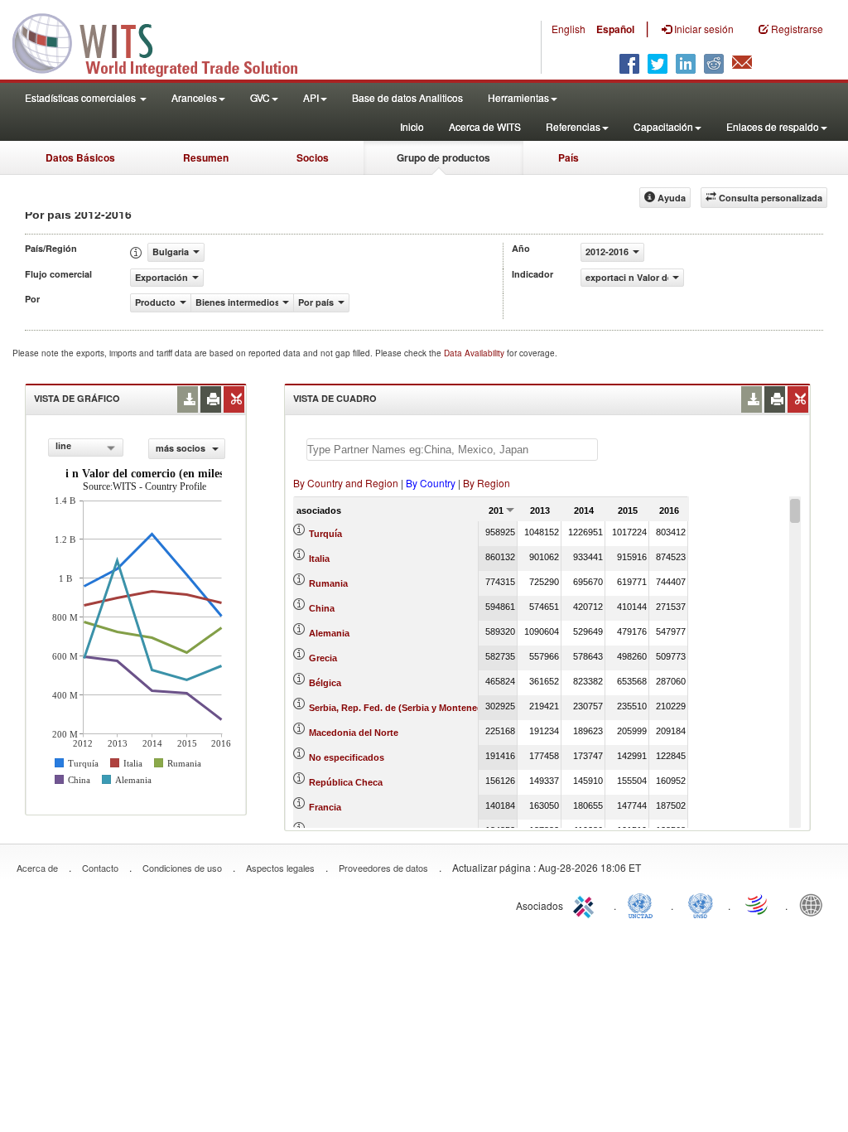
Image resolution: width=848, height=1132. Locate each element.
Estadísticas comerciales (81, 97)
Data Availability (475, 353)
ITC (586, 904)
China (322, 608)
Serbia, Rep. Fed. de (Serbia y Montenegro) (402, 708)
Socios (312, 157)
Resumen (206, 157)
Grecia (323, 658)
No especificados (346, 757)
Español (615, 29)
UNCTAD (643, 904)
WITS (165, 41)
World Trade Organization (757, 904)
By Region (486, 483)
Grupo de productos (443, 157)
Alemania (329, 633)
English (568, 29)
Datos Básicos (80, 157)
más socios (182, 448)
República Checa (346, 782)
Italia (319, 559)
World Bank (814, 904)
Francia (325, 807)
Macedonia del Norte (353, 733)
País (568, 157)
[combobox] (85, 447)
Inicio (412, 126)
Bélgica (325, 683)
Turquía (325, 534)
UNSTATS (700, 904)
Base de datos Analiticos (407, 97)
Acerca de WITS (485, 126)
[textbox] (452, 449)
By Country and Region (345, 483)
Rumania (328, 583)
